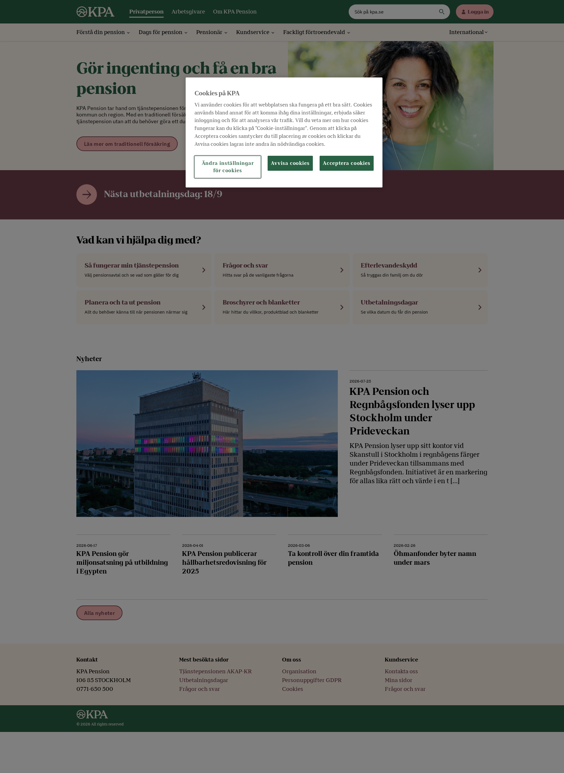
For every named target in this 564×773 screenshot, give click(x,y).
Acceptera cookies (346, 163)
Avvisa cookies (290, 163)
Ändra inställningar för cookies (228, 166)
